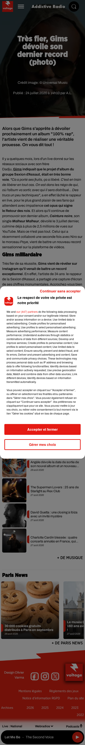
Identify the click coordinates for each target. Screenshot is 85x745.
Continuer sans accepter (60, 291)
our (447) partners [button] (27, 311)
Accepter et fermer (42, 429)
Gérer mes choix (42, 444)
